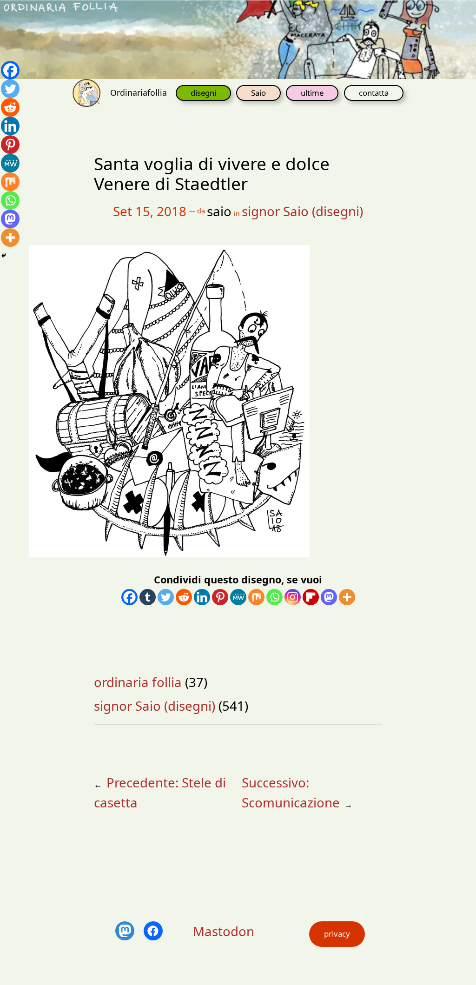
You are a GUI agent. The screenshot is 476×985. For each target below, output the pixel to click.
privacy (337, 933)
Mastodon (223, 931)
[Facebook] (129, 597)
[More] (347, 597)
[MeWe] (238, 597)
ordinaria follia (138, 682)
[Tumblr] (147, 597)
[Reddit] (184, 597)
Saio (258, 92)
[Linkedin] (202, 597)
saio (219, 211)
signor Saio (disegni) (302, 211)
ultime (312, 92)
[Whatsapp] (274, 597)
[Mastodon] (329, 597)
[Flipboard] (311, 597)
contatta (374, 92)
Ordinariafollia (138, 92)
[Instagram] (292, 597)
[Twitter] (166, 597)
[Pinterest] (220, 597)
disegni (203, 92)
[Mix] (256, 597)
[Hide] (3, 255)
